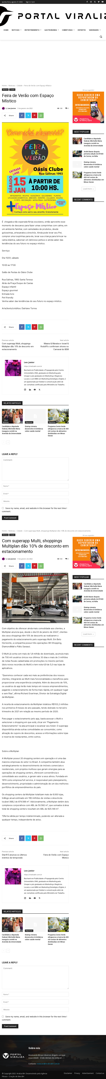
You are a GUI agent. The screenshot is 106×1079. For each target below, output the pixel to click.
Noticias (12, 85)
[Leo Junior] (4, 108)
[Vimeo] (98, 2)
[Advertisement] (53, 60)
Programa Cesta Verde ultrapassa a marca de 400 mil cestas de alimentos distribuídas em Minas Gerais (58, 431)
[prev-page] (3, 442)
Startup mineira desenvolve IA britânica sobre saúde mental (34, 428)
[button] (101, 36)
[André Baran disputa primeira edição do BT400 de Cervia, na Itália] (77, 154)
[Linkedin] (30, 389)
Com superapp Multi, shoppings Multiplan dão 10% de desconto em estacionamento (18, 346)
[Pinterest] (34, 115)
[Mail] (35, 389)
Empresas (29, 422)
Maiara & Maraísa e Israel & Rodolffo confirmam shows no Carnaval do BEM (55, 346)
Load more (87, 189)
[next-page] (8, 442)
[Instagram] (91, 2)
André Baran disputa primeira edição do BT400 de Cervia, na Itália (93, 154)
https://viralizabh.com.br (33, 366)
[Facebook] (87, 2)
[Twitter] (94, 2)
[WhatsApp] (41, 115)
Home (4, 85)
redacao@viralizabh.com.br (48, 1063)
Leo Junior (12, 108)
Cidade (19, 85)
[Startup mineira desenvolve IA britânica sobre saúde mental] (35, 416)
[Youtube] (102, 2)
